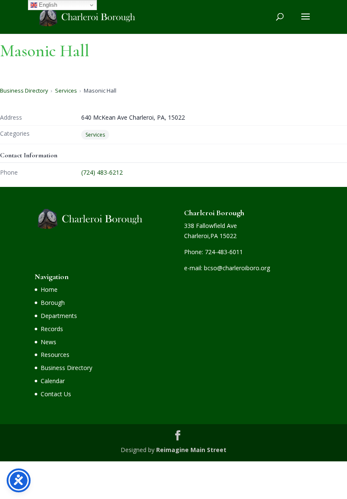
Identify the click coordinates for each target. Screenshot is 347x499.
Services (66, 90)
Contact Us (56, 394)
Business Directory (24, 90)
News (48, 342)
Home (49, 289)
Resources (55, 355)
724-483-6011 (224, 252)
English (47, 5)
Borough (53, 303)
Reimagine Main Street (191, 450)
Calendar (53, 381)
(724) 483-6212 (102, 172)
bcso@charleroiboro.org (237, 268)
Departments (59, 316)
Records (52, 329)
